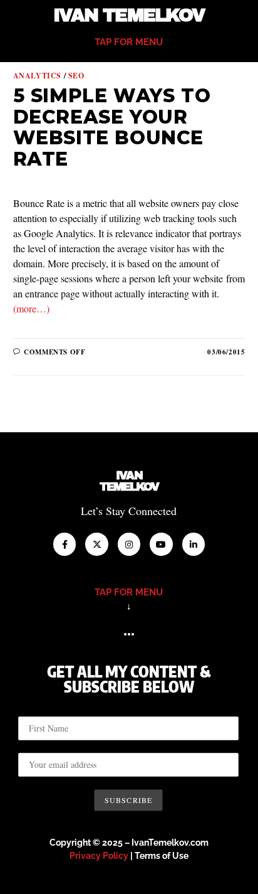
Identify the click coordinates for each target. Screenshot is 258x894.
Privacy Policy (99, 856)
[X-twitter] (96, 544)
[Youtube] (161, 544)
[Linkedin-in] (193, 544)
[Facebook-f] (64, 544)
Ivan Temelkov (129, 15)
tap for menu (129, 42)
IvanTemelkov (129, 481)
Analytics (37, 75)
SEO (76, 75)
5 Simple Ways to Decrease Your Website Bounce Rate (112, 127)
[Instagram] (129, 544)
